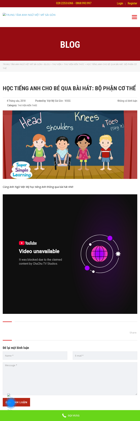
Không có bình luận (127, 100)
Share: (133, 332)
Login (120, 3)
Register (132, 3)
